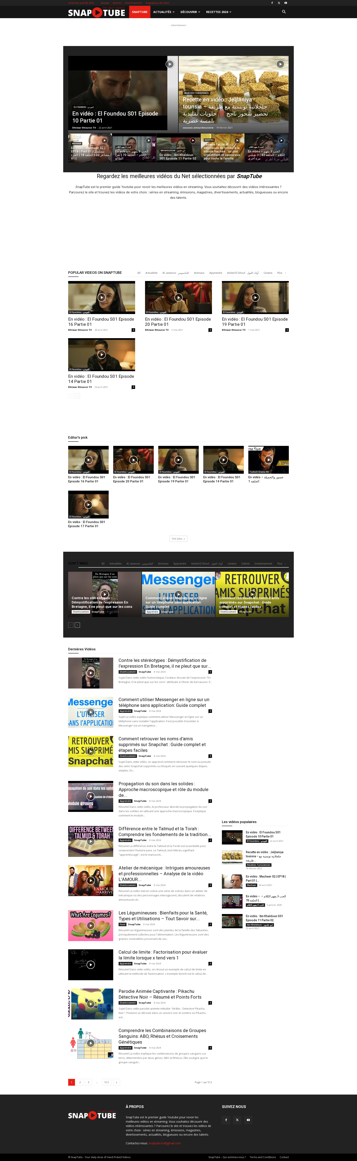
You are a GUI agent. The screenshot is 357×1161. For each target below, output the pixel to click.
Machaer (76, 144)
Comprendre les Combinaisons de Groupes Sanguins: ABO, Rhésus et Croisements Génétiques (162, 1036)
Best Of (117, 2)
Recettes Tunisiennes (196, 93)
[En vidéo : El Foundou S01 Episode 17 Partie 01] (88, 504)
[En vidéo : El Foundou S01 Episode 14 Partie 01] (101, 354)
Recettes (209, 140)
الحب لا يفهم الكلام (123, 147)
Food (122, 924)
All (138, 272)
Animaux (199, 272)
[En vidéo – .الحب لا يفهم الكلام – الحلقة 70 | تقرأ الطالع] (134, 148)
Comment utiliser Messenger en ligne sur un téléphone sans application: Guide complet (176, 602)
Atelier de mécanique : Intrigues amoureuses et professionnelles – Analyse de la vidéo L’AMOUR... (164, 873)
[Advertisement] (178, 54)
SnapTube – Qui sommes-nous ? (227, 1157)
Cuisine (268, 272)
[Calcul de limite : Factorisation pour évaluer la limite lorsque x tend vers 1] (90, 964)
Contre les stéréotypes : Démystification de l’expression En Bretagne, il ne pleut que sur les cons (102, 602)
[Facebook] (272, 3)
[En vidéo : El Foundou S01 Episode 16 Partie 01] (101, 297)
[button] (284, 12)
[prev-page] (70, 395)
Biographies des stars (157, 2)
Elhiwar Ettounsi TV (84, 127)
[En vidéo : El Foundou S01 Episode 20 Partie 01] (178, 297)
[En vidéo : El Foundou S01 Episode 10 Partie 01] (123, 93)
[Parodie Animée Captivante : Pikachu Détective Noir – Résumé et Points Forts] (90, 1004)
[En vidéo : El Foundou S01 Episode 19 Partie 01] (255, 297)
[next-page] (77, 395)
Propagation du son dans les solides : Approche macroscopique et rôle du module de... (163, 789)
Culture (245, 563)
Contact (284, 1157)
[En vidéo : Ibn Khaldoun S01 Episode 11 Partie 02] (232, 921)
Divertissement (133, 2)
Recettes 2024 (217, 12)
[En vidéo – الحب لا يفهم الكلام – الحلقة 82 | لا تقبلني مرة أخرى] (267, 148)
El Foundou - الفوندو (84, 107)
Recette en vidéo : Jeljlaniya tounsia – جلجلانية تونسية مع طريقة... (264, 856)
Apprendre (215, 272)
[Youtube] (286, 3)
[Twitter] (279, 3)
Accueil (105, 2)
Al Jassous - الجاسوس (175, 272)
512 (107, 1082)
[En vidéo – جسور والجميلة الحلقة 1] (268, 460)
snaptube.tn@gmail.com (165, 1143)
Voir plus (177, 538)
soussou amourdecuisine (198, 127)
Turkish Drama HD (259, 471)
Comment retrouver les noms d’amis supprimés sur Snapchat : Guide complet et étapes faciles (249, 602)
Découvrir (189, 12)
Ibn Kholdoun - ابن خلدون (173, 151)
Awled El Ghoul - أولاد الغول (243, 272)
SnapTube (140, 12)
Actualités (162, 12)
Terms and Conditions (263, 1157)
